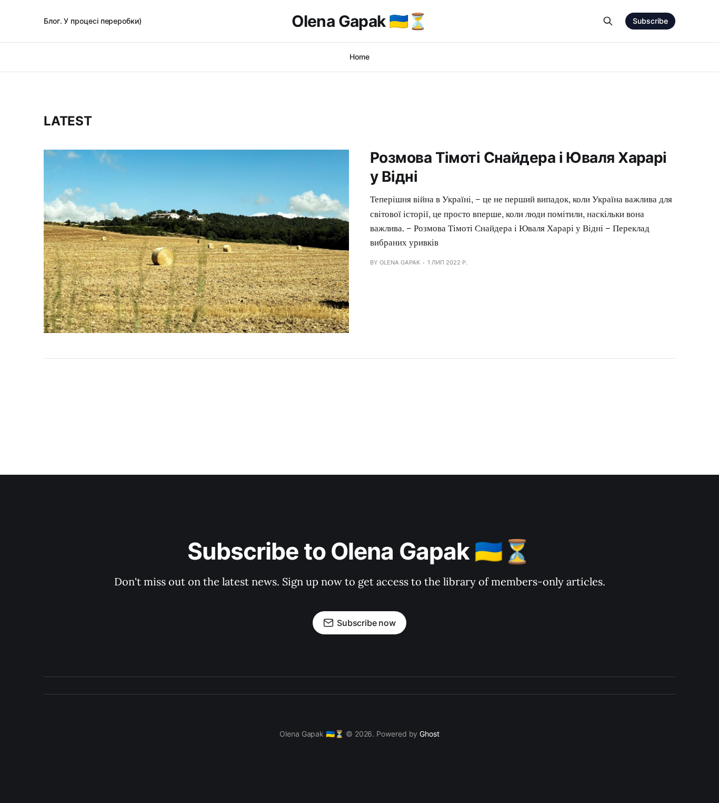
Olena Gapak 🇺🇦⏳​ (359, 21)
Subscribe (650, 20)
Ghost (430, 733)
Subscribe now (366, 623)
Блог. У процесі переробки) (93, 20)
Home (359, 56)
